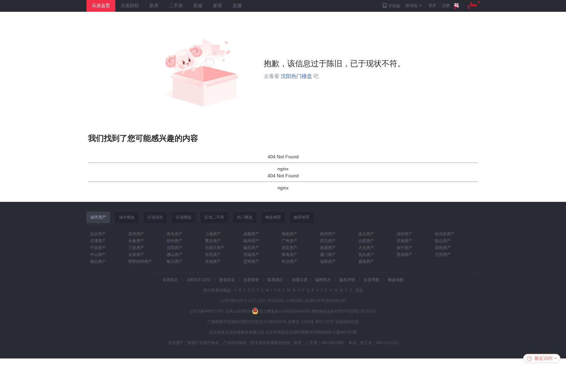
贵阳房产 (443, 247)
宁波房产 (98, 247)
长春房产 (136, 241)
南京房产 (366, 234)
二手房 (176, 5)
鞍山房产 (443, 241)
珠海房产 (289, 254)
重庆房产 (213, 241)
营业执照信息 (347, 321)
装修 (197, 5)
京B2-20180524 (238, 311)
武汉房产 (328, 241)
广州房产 (289, 241)
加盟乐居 (300, 280)
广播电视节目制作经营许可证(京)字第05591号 (247, 321)
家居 (217, 5)
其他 (358, 290)
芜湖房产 (404, 254)
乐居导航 (371, 280)
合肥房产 (366, 241)
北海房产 (213, 261)
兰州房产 (443, 254)
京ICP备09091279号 (207, 311)
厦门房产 (328, 254)
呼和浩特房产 (140, 261)
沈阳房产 (174, 247)
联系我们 (275, 280)
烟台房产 (98, 261)
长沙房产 (289, 261)
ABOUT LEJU (199, 280)
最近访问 (543, 358)
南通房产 (328, 247)
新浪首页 (227, 280)
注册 (446, 5)
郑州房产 (174, 241)
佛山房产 (174, 254)
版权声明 (347, 280)
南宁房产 (404, 247)
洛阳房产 (328, 261)
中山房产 (98, 254)
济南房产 (404, 241)
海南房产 (289, 234)
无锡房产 (251, 254)
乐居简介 (170, 280)
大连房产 (366, 247)
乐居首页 (101, 5)
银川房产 (174, 261)
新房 (154, 5)
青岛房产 (174, 234)
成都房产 (251, 234)
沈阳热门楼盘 (296, 76)
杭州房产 (328, 234)
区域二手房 (214, 217)
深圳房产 (404, 234)
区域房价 (155, 217)
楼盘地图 (396, 280)
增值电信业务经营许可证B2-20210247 (343, 311)
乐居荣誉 (251, 280)
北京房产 (98, 234)
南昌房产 (251, 247)
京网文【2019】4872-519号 (311, 321)
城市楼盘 (127, 217)
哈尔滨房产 (445, 234)
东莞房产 (213, 254)
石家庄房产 (215, 247)
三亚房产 (136, 247)
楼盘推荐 (273, 217)
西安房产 (289, 247)
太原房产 (136, 254)
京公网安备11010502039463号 (284, 311)
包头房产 (366, 254)
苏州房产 (136, 234)
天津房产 (98, 241)
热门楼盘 (245, 217)
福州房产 (251, 241)
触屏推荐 (302, 217)
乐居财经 (130, 5)
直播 (237, 5)
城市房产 (98, 217)
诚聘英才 (323, 280)
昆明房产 (251, 261)
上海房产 (213, 234)
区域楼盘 (184, 217)
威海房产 (366, 261)
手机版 (394, 6)
